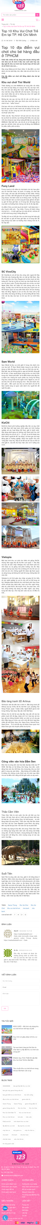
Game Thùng (12, 905)
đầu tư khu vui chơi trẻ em (11, 1099)
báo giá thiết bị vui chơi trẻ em (12, 1095)
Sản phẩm (25, 1207)
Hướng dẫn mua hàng (29, 1184)
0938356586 (6, 1086)
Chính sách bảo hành (9, 1192)
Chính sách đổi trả (8, 1189)
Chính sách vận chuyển (9, 1187)
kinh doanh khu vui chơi (21, 1121)
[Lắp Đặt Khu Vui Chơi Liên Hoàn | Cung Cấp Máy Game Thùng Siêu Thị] (20, 1157)
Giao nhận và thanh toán (30, 1187)
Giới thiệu (25, 1210)
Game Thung (7, 1104)
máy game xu (17, 1130)
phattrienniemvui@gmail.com (13, 1175)
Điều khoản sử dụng (8, 1205)
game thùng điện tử (31, 1104)
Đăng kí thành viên (28, 1192)
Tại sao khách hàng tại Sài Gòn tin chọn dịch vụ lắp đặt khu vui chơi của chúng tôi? (25, 1049)
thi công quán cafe (8, 1144)
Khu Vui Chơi (33, 1108)
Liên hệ (24, 1213)
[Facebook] (14, 914)
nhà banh (14, 1135)
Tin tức (12, 24)
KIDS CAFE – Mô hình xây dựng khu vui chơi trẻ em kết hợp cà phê (25, 1027)
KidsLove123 (7, 1121)
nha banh (26, 908)
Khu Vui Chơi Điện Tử (9, 1113)
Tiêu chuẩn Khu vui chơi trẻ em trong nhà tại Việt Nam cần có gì (25, 1069)
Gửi (5, 1008)
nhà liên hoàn (7, 1139)
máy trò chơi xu (29, 1130)
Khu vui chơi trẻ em (13, 908)
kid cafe (20, 1117)
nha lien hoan (24, 1135)
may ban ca (6, 1130)
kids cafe (29, 1117)
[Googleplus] (21, 914)
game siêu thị (26, 1099)
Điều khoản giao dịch (9, 1207)
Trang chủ (5, 24)
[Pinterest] (25, 914)
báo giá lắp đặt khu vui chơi (21, 1086)
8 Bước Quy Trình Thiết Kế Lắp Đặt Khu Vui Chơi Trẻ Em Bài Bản (25, 1059)
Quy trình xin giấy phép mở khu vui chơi (25, 1038)
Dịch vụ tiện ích (7, 1210)
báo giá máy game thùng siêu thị (13, 1090)
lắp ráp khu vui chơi (24, 1126)
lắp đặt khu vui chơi (9, 1126)
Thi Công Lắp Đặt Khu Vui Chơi (30, 1196)
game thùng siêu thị (9, 1108)
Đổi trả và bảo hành (28, 1189)
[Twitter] (18, 914)
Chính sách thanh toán (9, 1184)
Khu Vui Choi (24, 905)
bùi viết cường (28, 1095)
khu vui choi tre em (25, 1113)
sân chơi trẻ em (19, 1139)
